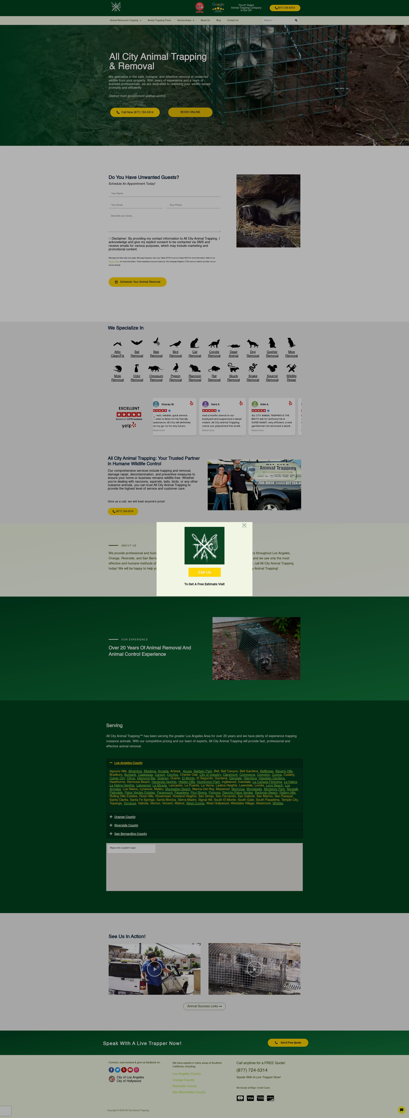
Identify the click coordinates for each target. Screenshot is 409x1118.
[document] (204, 559)
